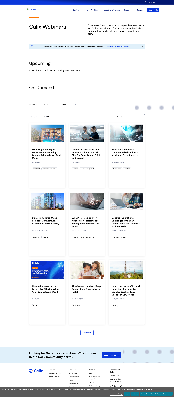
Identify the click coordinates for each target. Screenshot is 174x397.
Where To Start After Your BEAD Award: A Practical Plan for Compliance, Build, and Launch (86, 153)
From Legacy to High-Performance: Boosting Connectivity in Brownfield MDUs (46, 153)
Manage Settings (116, 394)
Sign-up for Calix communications (115, 380)
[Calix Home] (44, 10)
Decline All (134, 394)
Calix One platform (55, 373)
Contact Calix (114, 376)
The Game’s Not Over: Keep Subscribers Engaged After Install (86, 289)
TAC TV (91, 382)
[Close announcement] (142, 46)
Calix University (94, 386)
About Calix (73, 373)
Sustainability (73, 384)
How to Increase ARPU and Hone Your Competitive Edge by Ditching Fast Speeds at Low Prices (126, 290)
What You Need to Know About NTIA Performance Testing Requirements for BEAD (85, 222)
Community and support (94, 378)
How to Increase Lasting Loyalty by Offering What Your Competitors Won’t (45, 289)
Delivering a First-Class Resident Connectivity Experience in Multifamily (45, 220)
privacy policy (42, 389)
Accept (127, 394)
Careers (71, 380)
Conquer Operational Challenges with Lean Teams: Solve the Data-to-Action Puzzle (126, 222)
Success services (54, 377)
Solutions (52, 370)
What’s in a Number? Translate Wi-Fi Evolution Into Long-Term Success (125, 152)
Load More (87, 333)
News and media (74, 377)
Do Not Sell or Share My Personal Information (156, 394)
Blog (90, 373)
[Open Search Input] (145, 2)
